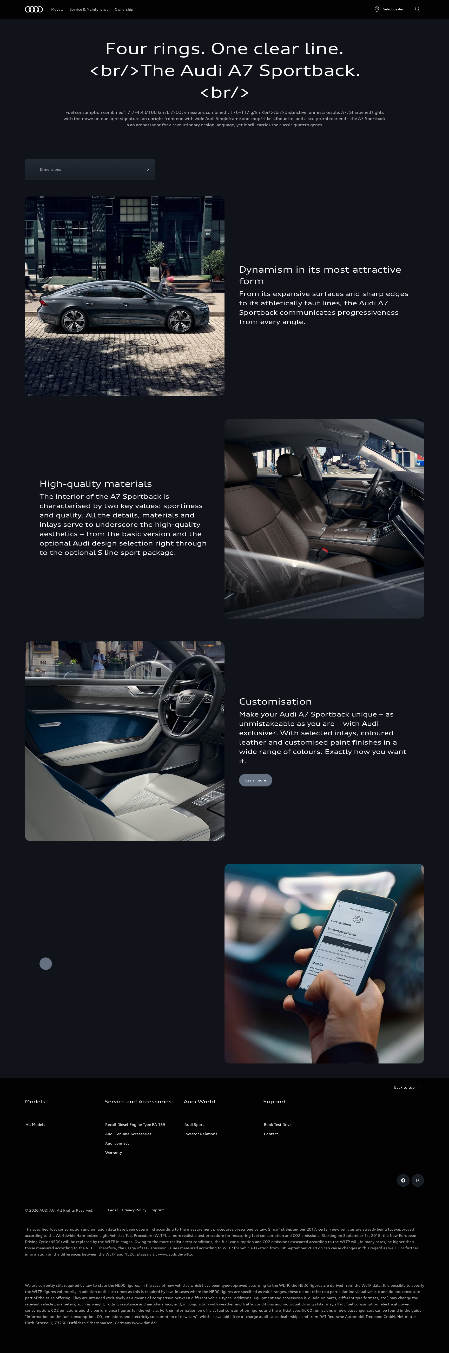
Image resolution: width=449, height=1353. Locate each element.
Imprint (157, 1210)
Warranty (113, 1152)
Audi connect (117, 1143)
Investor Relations (200, 1134)
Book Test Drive (278, 1124)
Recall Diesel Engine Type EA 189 (135, 1124)
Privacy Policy (134, 1210)
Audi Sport (194, 1124)
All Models (35, 1124)
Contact (271, 1134)
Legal (113, 1210)
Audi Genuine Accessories (128, 1134)
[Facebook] (403, 1180)
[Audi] (34, 9)
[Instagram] (418, 1180)
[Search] (418, 9)
